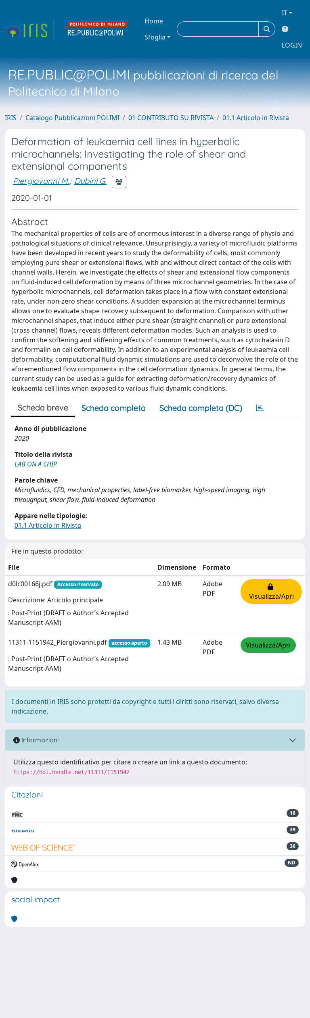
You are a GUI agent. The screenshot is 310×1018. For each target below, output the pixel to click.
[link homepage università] (98, 29)
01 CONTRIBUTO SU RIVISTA (171, 117)
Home (154, 21)
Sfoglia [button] (155, 37)
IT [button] (284, 12)
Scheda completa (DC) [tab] (200, 408)
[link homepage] (29, 29)
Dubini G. (90, 181)
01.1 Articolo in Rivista (255, 117)
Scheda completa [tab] (114, 408)
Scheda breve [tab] (43, 407)
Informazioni (39, 740)
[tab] (260, 408)
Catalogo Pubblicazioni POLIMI (72, 117)
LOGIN (292, 45)
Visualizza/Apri (271, 591)
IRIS (11, 117)
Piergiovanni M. (41, 181)
